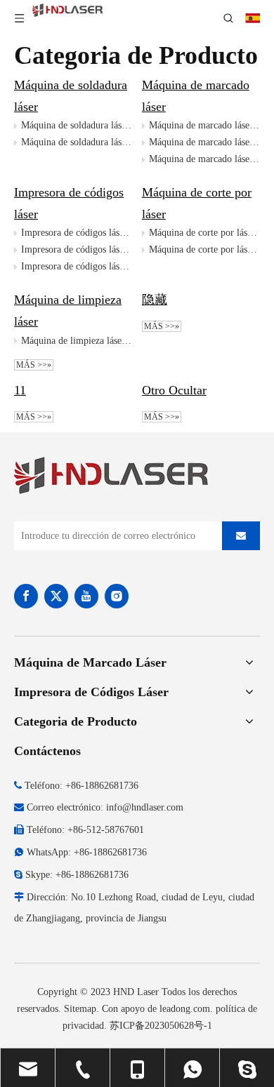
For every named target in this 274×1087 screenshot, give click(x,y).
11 (20, 390)
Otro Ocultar (174, 390)
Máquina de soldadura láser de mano (76, 142)
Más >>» (33, 365)
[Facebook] (26, 596)
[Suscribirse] (241, 535)
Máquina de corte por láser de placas (204, 232)
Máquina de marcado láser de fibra (204, 125)
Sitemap (80, 1008)
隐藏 (154, 300)
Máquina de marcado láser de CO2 (204, 142)
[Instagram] (117, 596)
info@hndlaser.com (144, 807)
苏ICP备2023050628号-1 (161, 1025)
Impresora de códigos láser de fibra (76, 232)
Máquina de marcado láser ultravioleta (204, 159)
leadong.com (184, 1008)
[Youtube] (86, 596)
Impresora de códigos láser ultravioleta (76, 266)
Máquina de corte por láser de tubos (204, 249)
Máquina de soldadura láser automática (76, 125)
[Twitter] (56, 596)
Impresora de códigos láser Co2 (76, 249)
